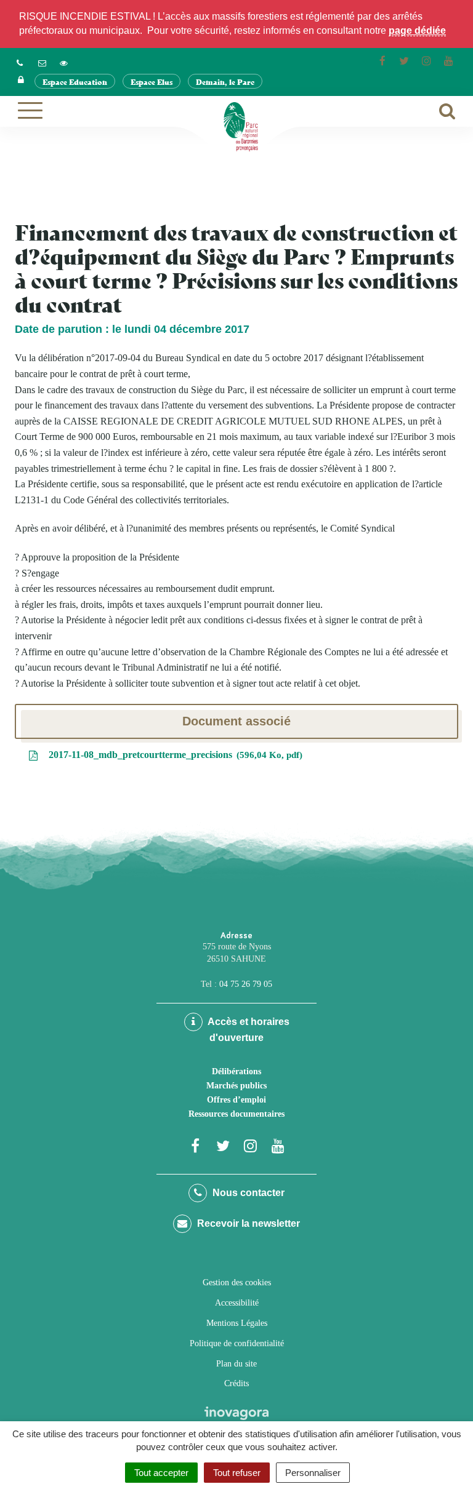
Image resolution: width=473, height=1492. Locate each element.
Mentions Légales (236, 1323)
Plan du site (236, 1363)
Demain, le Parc (225, 81)
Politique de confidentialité (237, 1343)
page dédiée (417, 30)
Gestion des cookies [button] (237, 1282)
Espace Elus (151, 81)
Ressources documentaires (236, 1114)
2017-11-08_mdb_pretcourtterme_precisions (172, 754)
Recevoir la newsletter (247, 1223)
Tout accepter (161, 1472)
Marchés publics (236, 1085)
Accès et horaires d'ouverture (247, 1029)
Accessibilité (237, 1302)
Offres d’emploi (236, 1099)
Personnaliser (313, 1472)
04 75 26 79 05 (245, 984)
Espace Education (74, 81)
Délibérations (236, 1071)
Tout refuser (237, 1472)
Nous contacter (247, 1192)
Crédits (236, 1383)
